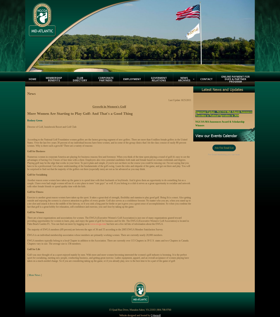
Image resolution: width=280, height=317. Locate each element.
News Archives (184, 79)
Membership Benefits (54, 79)
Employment (132, 79)
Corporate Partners (106, 79)
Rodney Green (34, 120)
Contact (206, 79)
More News (34, 275)
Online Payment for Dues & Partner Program (235, 79)
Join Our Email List (224, 147)
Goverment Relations (159, 79)
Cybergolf (156, 315)
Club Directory (80, 79)
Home (32, 79)
